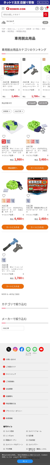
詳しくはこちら (42, 2)
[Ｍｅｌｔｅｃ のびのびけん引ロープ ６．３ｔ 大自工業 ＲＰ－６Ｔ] (13, 186)
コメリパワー (33, 444)
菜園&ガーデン (11, 440)
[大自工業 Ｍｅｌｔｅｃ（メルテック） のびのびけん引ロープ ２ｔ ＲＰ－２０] (13, 127)
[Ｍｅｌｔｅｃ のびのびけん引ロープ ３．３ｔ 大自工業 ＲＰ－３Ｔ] (37, 127)
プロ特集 (9, 449)
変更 (45, 22)
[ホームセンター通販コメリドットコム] (15, 9)
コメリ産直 (10, 431)
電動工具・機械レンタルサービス (37, 449)
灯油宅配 (31, 440)
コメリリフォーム (35, 431)
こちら (15, 457)
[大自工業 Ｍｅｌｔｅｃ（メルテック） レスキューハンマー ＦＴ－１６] (13, 245)
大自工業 (6, 328)
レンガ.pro (10, 435)
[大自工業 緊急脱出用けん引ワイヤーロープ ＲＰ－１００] (37, 186)
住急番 (30, 435)
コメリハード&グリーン (14, 444)
